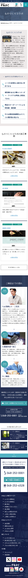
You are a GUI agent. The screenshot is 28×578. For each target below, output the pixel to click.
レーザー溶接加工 (10, 501)
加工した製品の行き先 (11, 511)
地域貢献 (7, 554)
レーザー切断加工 (10, 499)
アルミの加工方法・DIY (11, 545)
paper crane (6, 228)
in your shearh (7, 148)
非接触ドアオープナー (11, 506)
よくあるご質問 (9, 528)
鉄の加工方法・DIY (10, 540)
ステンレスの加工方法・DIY (12, 543)
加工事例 (7, 509)
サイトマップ (8, 552)
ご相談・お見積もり (10, 516)
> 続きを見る (14, 176)
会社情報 (7, 523)
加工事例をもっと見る (14, 267)
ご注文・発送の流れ (10, 514)
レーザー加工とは (10, 538)
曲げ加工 (7, 504)
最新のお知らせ (9, 526)
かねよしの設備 (9, 531)
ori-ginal (5, 188)
